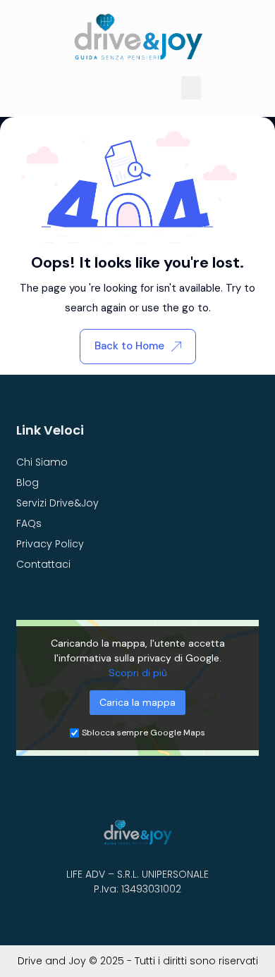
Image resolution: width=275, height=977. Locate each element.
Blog (27, 482)
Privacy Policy (50, 544)
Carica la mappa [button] (137, 702)
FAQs (29, 523)
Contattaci (43, 564)
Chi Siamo (42, 462)
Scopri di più (138, 672)
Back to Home (129, 346)
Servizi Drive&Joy (57, 503)
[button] (191, 87)
